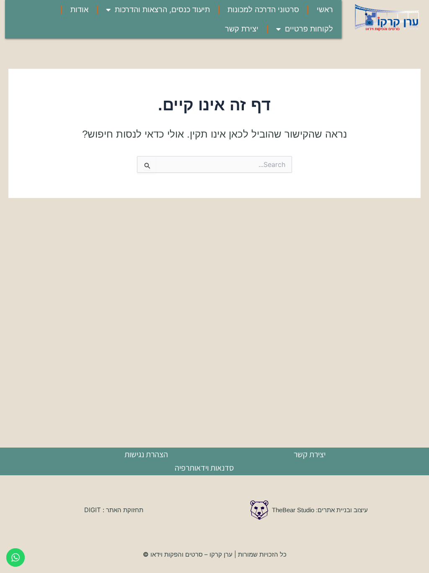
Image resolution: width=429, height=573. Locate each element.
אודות (79, 9)
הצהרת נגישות (146, 454)
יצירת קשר (241, 28)
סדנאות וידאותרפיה (204, 467)
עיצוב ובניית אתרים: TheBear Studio (321, 509)
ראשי (325, 9)
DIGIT (93, 510)
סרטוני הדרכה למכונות (263, 9)
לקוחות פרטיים (309, 28)
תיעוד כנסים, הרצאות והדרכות (162, 9)
